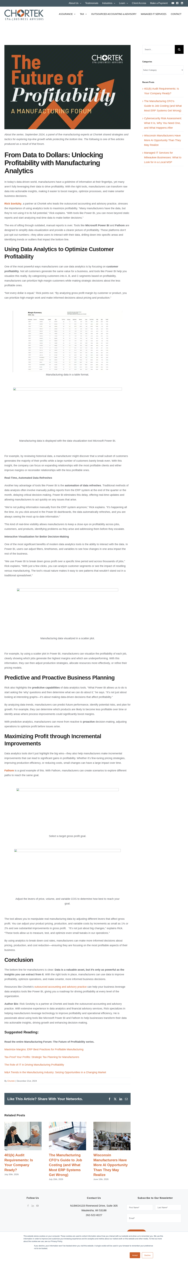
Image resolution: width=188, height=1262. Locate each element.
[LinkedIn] (33, 1206)
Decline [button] (147, 1255)
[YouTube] (37, 1206)
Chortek (11, 1081)
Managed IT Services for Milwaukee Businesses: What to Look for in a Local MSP (162, 157)
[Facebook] (28, 1206)
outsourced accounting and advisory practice (60, 986)
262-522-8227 (94, 1215)
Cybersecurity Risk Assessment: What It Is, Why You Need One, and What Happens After (163, 123)
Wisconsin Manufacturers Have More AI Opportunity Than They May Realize (112, 1136)
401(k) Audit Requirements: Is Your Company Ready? (23, 1136)
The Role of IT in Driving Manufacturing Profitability (34, 1064)
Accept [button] (135, 1255)
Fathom (9, 770)
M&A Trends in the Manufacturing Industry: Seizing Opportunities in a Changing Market (55, 1072)
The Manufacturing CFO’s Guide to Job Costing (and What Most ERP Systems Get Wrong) (67, 1136)
